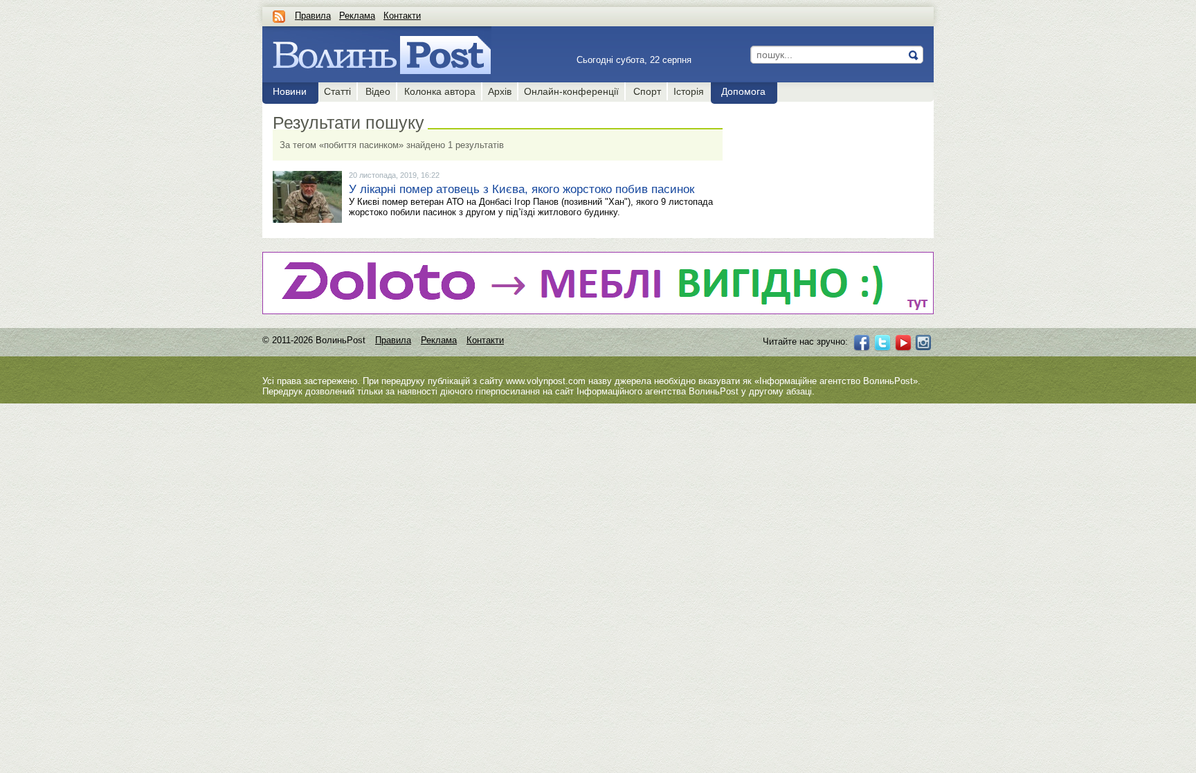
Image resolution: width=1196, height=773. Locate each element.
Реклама (357, 15)
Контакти (402, 15)
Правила (313, 15)
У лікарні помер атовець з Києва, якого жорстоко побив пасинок (521, 189)
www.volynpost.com (546, 381)
